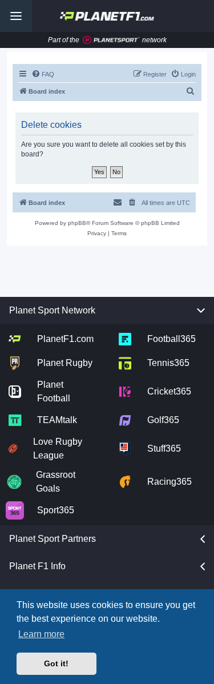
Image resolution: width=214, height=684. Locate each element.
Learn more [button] (41, 634)
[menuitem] (42, 74)
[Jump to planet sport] (111, 40)
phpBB (77, 223)
